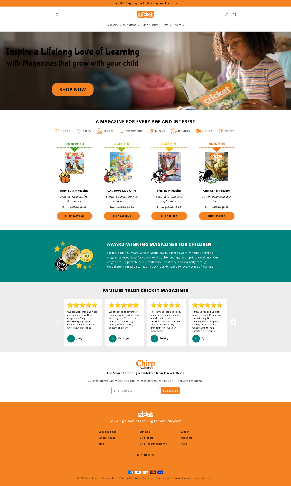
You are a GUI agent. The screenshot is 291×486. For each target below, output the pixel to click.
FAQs (184, 443)
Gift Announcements (153, 443)
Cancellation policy (204, 478)
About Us (186, 437)
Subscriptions (107, 432)
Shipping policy (161, 478)
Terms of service (143, 478)
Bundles (145, 432)
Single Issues (107, 437)
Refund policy (125, 478)
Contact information (182, 478)
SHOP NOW (73, 89)
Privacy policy (108, 478)
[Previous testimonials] (58, 322)
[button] (57, 14)
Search (185, 432)
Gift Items (146, 437)
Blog (101, 443)
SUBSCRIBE (170, 390)
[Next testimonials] (233, 322)
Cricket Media (91, 478)
